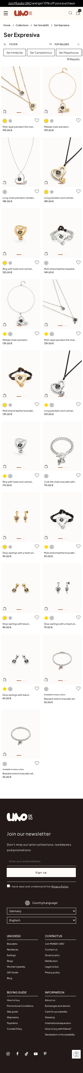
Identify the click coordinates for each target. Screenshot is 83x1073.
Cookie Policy (14, 1028)
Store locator (52, 955)
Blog (9, 978)
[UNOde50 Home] (23, 13)
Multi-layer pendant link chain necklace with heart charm (18, 127)
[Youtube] (36, 1053)
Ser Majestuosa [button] (69, 52)
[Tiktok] (26, 1053)
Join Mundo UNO (20, 3)
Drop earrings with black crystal (16, 624)
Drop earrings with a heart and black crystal (19, 553)
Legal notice (52, 966)
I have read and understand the (39, 886)
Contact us (51, 949)
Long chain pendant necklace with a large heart (19, 198)
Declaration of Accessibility (60, 1034)
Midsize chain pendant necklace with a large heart (58, 127)
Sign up (41, 872)
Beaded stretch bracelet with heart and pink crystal (60, 699)
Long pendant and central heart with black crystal (58, 198)
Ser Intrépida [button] (14, 52)
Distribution (51, 961)
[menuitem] (9, 26)
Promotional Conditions (20, 1005)
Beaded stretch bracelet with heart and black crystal (19, 773)
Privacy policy (52, 972)
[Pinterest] (45, 1053)
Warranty (50, 1017)
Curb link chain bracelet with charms (59, 482)
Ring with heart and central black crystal (17, 269)
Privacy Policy (60, 886)
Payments (12, 1023)
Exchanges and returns (57, 1005)
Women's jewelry (16, 966)
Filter (13, 44)
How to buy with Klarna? (58, 1028)
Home (7, 25)
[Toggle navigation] (5, 13)
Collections (22, 25)
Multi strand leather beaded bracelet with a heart (59, 269)
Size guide (12, 1011)
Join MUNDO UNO (54, 943)
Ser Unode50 (41, 25)
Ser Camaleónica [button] (41, 52)
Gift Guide (12, 972)
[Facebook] (17, 1053)
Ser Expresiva (61, 25)
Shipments (13, 1017)
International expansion (58, 1023)
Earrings (11, 955)
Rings (10, 961)
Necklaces (12, 949)
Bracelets (12, 943)
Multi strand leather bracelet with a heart (18, 411)
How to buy (13, 1000)
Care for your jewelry (56, 1011)
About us (50, 1000)
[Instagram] (8, 1053)
